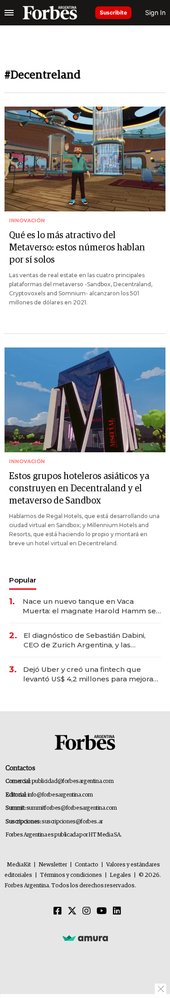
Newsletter (53, 865)
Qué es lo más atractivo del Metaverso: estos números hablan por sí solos (77, 247)
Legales (120, 875)
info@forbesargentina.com (60, 795)
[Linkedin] (117, 911)
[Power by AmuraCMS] (85, 938)
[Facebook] (57, 911)
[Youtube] (102, 911)
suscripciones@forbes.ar (72, 822)
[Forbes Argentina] (50, 13)
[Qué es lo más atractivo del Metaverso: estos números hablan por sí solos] (85, 159)
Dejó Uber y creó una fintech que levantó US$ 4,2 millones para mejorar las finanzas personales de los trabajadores (89, 674)
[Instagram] (87, 911)
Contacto (86, 865)
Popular (22, 580)
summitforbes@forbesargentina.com (71, 808)
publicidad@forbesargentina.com (73, 781)
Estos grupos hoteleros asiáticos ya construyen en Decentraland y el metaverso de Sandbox (79, 488)
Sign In (155, 12)
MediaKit (19, 865)
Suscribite (113, 12)
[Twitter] (72, 911)
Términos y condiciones (71, 875)
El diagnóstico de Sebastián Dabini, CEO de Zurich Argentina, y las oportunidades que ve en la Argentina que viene (91, 640)
